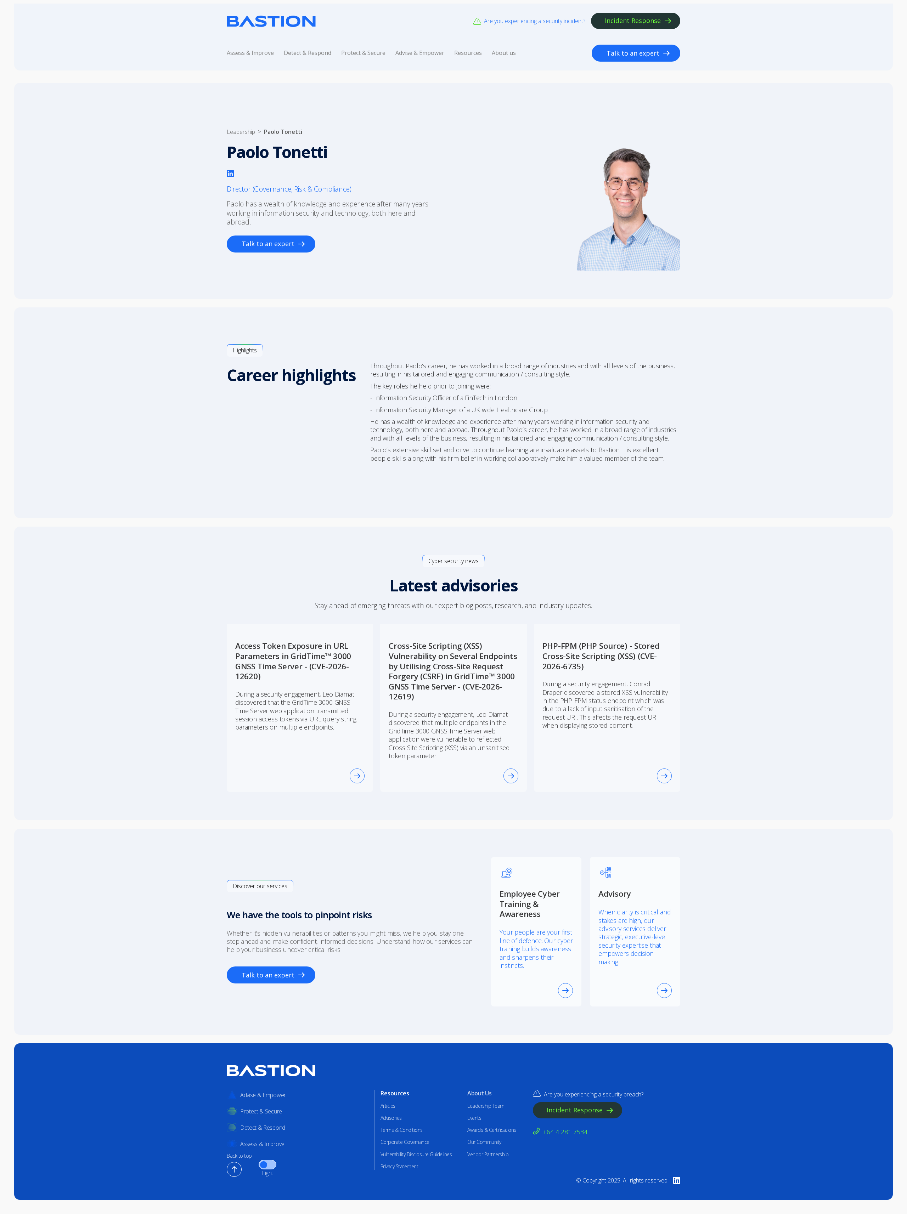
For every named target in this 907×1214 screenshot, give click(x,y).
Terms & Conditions (402, 1130)
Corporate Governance (405, 1142)
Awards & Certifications (491, 1130)
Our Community (484, 1142)
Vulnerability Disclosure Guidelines (416, 1154)
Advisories (391, 1118)
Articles (388, 1106)
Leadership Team (486, 1106)
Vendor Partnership (487, 1154)
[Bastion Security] (271, 21)
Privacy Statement (399, 1166)
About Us (479, 1093)
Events (474, 1118)
